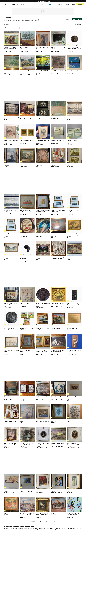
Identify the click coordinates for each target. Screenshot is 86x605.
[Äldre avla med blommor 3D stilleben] (27, 341)
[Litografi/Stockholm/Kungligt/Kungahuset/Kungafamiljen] (11, 108)
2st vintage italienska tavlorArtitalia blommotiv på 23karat (43, 211)
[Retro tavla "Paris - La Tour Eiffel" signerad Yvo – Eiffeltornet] (27, 504)
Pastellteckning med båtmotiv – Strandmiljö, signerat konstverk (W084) (73, 397)
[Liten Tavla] (11, 155)
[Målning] (58, 155)
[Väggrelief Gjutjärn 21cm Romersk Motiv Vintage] (43, 294)
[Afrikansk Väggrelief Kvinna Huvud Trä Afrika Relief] (27, 248)
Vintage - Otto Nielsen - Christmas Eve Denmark (58, 48)
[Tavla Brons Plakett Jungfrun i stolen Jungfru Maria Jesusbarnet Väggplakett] (74, 38)
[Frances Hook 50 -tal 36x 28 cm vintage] (11, 131)
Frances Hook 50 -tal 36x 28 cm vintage (11, 141)
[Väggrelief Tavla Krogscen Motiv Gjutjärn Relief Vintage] (11, 318)
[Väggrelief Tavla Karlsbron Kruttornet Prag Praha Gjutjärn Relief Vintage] (74, 294)
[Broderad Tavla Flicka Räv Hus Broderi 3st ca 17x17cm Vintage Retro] (27, 318)
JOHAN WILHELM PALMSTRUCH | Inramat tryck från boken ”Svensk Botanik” (43, 141)
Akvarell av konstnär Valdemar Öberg (26, 48)
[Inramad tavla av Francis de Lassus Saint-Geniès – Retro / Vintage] (27, 434)
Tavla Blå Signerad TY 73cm (73, 70)
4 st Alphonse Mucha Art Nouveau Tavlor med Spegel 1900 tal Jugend (11, 421)
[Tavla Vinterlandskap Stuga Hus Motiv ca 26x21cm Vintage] (74, 225)
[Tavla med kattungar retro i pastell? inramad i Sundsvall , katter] (43, 411)
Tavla (37, 257)
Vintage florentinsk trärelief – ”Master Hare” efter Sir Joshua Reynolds (10, 444)
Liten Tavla (6, 163)
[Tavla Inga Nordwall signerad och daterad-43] (43, 38)
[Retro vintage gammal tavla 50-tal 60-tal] (74, 341)
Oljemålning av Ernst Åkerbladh (73, 117)
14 (50, 521)
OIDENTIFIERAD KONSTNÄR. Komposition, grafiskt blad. (73, 514)
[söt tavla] (27, 225)
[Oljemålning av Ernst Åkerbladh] (74, 108)
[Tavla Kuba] (11, 481)
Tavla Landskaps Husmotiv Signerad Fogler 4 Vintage (72, 327)
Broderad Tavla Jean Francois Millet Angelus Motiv (57, 327)
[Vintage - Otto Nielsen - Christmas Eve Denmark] (58, 38)
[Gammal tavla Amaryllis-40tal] (43, 481)
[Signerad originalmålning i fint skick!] (11, 388)
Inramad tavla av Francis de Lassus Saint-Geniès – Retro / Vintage (27, 444)
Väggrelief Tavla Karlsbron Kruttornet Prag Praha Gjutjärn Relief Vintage (73, 304)
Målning (53, 163)
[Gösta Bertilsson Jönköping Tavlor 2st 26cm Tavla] (58, 201)
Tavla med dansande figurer (57, 396)
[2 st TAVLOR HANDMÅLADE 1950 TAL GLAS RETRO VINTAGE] (43, 62)
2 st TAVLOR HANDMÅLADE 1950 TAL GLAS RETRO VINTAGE (42, 71)
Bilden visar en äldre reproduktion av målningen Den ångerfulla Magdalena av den (58, 351)
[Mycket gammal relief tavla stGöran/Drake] (43, 155)
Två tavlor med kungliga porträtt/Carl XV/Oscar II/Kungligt (27, 118)
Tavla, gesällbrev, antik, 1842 (57, 140)
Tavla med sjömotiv (71, 489)
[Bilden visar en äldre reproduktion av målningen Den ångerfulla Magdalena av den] (58, 341)
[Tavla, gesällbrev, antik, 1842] (58, 131)
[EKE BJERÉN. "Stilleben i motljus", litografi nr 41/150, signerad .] (11, 294)
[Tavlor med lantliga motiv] (74, 155)
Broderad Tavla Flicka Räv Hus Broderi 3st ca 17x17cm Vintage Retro (26, 327)
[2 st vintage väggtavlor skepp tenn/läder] (43, 108)
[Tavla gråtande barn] (43, 225)
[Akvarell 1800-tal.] (58, 411)
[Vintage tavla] (11, 504)
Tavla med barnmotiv (24, 163)
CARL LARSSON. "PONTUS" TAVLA (58, 70)
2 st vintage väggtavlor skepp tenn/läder (42, 118)
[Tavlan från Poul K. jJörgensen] (58, 434)
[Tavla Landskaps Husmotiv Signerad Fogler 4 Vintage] (74, 318)
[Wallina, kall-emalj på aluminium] (58, 294)
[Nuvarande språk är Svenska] (50, 4)
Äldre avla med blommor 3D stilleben (25, 351)
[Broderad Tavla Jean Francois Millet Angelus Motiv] (58, 318)
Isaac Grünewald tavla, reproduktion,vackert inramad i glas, (26, 71)
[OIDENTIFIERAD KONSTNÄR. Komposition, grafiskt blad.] (74, 504)
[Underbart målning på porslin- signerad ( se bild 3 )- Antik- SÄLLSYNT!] (43, 504)
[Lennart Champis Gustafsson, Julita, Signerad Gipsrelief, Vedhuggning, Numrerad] (58, 248)
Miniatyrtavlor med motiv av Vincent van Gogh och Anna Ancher (41, 351)
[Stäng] (85, 1)
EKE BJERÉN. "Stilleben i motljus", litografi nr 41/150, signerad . (11, 304)
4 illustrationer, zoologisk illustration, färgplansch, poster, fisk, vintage (73, 141)
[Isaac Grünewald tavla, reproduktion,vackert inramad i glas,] (27, 62)
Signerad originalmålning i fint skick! (11, 396)
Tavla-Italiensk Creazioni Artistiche (43, 396)
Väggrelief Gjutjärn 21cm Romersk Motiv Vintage (43, 304)
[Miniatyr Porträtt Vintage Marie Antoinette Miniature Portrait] (43, 434)
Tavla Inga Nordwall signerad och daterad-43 (42, 48)
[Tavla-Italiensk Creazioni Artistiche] (43, 388)
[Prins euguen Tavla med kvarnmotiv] (58, 225)
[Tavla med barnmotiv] (27, 155)
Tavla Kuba (6, 489)
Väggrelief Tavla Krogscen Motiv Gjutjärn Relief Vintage (11, 327)
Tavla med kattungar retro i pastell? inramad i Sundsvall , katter (43, 421)
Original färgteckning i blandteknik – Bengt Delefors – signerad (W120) (27, 490)
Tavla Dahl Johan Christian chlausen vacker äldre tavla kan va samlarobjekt (11, 71)
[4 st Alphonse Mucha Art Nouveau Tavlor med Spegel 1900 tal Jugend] (11, 411)
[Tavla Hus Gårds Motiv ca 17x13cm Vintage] (11, 341)
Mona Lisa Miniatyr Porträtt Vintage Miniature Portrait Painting (74, 444)
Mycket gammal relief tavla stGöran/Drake (41, 164)
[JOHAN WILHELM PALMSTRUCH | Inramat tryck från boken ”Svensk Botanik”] (43, 131)
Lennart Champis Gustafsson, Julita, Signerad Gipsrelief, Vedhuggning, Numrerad (57, 258)
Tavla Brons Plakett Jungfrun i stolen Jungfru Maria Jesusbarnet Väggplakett (74, 48)
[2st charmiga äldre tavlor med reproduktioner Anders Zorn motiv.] (27, 388)
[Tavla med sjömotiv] (74, 481)
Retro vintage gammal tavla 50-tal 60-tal (74, 351)
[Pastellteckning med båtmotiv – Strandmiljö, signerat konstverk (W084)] (74, 388)
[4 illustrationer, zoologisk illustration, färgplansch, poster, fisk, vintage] (74, 131)
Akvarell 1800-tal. (55, 420)
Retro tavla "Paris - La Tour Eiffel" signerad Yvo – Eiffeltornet (27, 514)
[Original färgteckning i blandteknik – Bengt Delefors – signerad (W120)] (27, 481)
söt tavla (22, 233)
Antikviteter (8, 24)
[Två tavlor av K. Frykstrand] (27, 411)
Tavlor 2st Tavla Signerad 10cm (26, 140)
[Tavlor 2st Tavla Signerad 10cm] (27, 131)
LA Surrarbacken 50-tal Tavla (10, 257)
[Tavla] (43, 248)
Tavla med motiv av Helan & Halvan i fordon (74, 421)
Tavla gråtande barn (40, 233)
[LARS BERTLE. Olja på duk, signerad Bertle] (58, 108)
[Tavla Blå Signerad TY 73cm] (74, 62)
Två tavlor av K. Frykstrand (25, 420)
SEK (53, 4)
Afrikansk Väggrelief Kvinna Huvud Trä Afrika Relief (27, 258)
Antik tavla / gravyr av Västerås (10, 210)
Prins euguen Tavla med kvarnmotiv (56, 234)
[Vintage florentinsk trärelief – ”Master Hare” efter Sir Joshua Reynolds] (11, 434)
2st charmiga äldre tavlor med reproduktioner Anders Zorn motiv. (27, 397)
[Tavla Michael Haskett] (27, 294)
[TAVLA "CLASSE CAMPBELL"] (58, 481)
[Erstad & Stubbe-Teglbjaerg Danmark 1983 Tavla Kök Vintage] (43, 318)
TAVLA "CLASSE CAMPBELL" (57, 489)
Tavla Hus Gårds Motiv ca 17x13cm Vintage (11, 351)
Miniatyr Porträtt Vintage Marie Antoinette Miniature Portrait (42, 444)
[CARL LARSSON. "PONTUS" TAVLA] (58, 62)
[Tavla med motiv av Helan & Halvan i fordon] (74, 411)
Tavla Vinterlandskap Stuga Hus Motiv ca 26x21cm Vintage (73, 234)
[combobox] (30, 4)
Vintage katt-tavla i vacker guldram (74, 257)
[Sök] (43, 4)
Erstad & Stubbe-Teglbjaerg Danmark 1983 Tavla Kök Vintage (42, 327)
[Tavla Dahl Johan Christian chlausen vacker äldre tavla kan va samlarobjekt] (11, 62)
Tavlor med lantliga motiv (72, 163)
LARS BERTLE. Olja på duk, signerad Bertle (56, 118)
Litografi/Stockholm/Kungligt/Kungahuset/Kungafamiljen (11, 117)
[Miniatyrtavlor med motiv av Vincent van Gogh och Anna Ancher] (43, 341)
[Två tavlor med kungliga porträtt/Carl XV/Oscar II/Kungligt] (27, 108)
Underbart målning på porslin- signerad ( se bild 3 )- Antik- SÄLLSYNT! (42, 514)
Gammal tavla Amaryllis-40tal (42, 489)
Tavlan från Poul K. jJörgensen (57, 443)
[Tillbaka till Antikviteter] (5, 24)
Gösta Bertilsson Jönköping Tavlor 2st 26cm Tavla (58, 211)
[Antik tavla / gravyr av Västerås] (11, 201)
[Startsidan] (12, 4)
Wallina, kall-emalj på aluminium (57, 303)
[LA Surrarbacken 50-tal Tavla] (11, 248)
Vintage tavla (7, 513)
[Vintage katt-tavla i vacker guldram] (74, 248)
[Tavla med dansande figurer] (58, 388)
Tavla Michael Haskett (24, 303)
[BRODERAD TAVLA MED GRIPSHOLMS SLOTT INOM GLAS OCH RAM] (27, 201)
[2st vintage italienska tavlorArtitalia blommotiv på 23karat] (43, 201)
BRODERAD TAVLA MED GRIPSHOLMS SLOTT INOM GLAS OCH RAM (27, 211)
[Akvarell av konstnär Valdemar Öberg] (27, 38)
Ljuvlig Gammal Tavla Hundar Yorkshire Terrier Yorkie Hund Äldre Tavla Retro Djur (11, 48)
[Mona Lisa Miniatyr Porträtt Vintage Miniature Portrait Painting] (74, 434)
